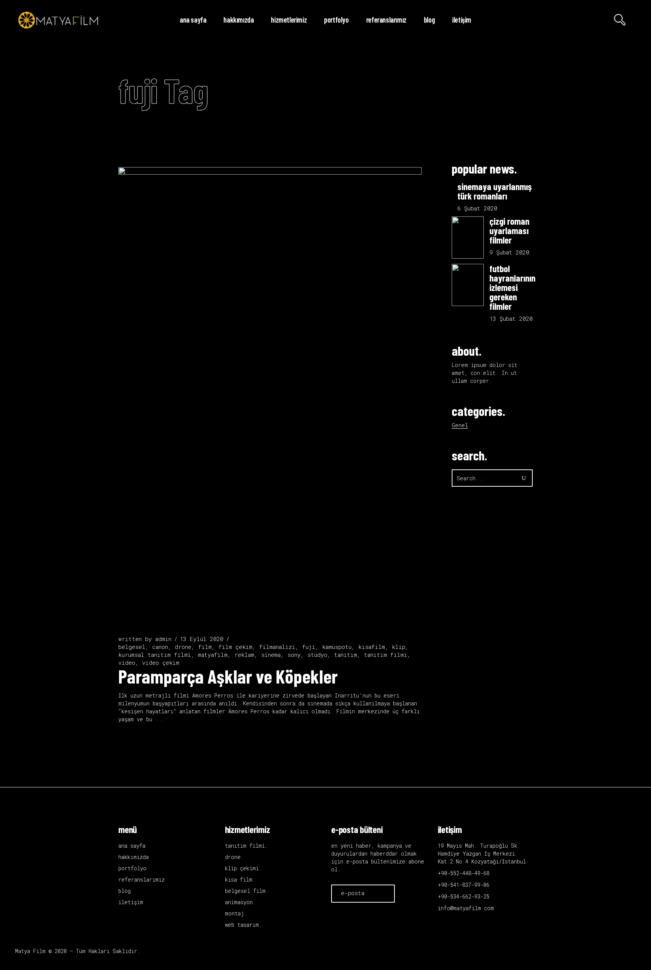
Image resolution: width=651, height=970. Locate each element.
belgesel (131, 646)
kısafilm (371, 646)
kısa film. (240, 879)
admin (163, 639)
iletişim (130, 902)
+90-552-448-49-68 (463, 873)
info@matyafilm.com (466, 908)
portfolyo (132, 868)
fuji (308, 646)
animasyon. (240, 902)
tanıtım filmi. (246, 845)
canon (160, 646)
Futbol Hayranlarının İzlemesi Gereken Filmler (512, 287)
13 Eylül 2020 (201, 639)
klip (398, 646)
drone (183, 646)
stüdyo (317, 654)
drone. (234, 856)
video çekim (160, 662)
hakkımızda (133, 856)
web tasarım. (243, 924)
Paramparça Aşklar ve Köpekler (228, 676)
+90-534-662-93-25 (463, 896)
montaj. (236, 913)
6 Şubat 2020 (477, 208)
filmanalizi (277, 646)
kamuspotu (336, 646)
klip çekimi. (243, 868)
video (126, 662)
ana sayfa (131, 845)
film (205, 646)
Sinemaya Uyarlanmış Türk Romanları (494, 191)
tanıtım (345, 654)
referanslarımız (141, 879)
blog (124, 890)
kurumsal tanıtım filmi (154, 654)
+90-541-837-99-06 (463, 884)
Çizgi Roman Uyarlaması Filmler (509, 230)
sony (294, 654)
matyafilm (213, 654)
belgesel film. (247, 890)
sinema (271, 654)
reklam (244, 654)
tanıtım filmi (385, 654)
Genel (460, 425)
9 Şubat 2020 (509, 252)
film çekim (235, 646)
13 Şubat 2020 (511, 318)
